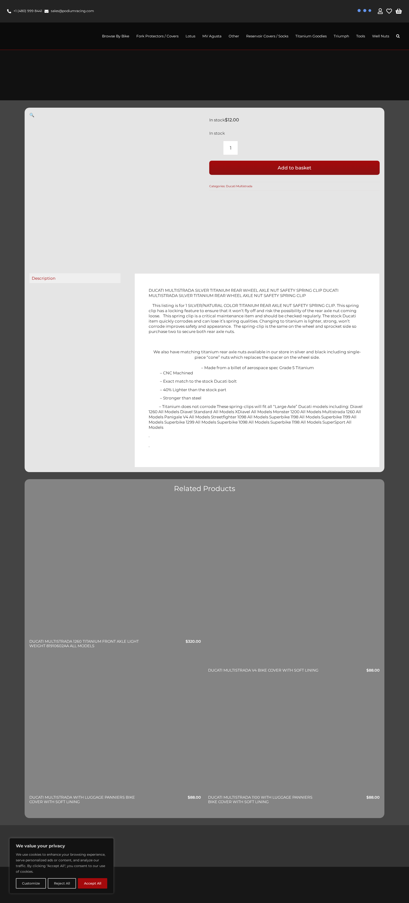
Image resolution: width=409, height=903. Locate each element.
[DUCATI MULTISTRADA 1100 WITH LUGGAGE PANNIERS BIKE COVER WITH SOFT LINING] (294, 737)
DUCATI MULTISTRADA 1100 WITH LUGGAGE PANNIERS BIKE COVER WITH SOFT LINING (260, 799)
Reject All (62, 883)
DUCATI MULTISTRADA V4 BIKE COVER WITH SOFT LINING (263, 670)
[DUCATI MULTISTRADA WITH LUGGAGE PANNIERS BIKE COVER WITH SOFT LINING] (115, 737)
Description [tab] (43, 278)
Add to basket (294, 168)
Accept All (92, 883)
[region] (61, 866)
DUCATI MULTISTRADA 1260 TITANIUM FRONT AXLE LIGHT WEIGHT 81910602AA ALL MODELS (84, 643)
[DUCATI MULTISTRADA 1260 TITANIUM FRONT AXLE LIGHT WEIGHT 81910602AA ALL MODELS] (115, 581)
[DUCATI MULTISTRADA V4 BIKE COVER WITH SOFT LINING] (294, 584)
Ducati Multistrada (239, 186)
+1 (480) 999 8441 (27, 11)
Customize (31, 883)
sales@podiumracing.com (72, 11)
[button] (398, 36)
